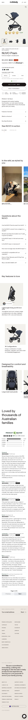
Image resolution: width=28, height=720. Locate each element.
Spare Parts (5, 647)
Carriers (4, 639)
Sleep (3, 630)
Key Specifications (7, 121)
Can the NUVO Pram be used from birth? (13, 225)
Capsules (4, 625)
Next (22, 612)
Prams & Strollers (7, 622)
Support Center (19, 682)
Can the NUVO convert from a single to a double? (13, 230)
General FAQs (5, 690)
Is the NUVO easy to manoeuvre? (11, 244)
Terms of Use (5, 702)
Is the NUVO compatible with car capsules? (11, 253)
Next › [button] (20, 594)
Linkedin (17, 630)
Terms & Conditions (7, 699)
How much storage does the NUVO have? (13, 249)
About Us (4, 682)
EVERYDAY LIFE (13, 130)
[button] (24, 716)
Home (3, 49)
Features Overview (7, 112)
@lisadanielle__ (7, 204)
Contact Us (5, 685)
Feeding (4, 627)
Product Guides (19, 696)
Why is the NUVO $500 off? (9, 263)
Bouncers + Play (6, 636)
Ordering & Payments (20, 685)
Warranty (17, 690)
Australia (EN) (15, 706)
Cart (25, 2)
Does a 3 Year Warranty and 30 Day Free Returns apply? (13, 258)
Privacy (17, 699)
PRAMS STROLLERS (12, 49)
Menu (3, 2)
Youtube (17, 633)
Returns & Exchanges (20, 688)
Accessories (5, 644)
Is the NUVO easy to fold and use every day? (12, 239)
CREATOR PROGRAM (6, 696)
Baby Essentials (6, 642)
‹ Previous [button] (8, 594)
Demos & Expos (18, 693)
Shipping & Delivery (7, 688)
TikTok (16, 625)
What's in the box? (7, 116)
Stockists (4, 693)
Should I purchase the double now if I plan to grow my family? (13, 234)
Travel (3, 633)
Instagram (17, 622)
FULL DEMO (4, 130)
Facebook (17, 627)
